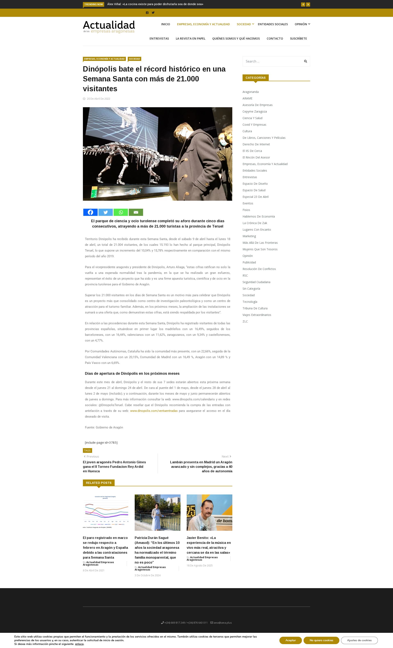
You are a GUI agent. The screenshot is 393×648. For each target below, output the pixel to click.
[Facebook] (90, 212)
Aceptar (291, 640)
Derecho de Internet (256, 144)
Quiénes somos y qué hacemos (236, 38)
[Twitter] (105, 212)
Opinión (301, 24)
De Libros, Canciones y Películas (264, 138)
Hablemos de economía (259, 216)
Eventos (248, 203)
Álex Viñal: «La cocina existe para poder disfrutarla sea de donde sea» (155, 4)
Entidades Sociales (273, 24)
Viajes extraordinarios (257, 315)
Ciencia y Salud (252, 118)
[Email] (136, 212)
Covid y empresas (254, 124)
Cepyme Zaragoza (255, 111)
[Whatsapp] (121, 212)
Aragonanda (251, 92)
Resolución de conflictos (259, 269)
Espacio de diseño (255, 184)
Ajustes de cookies (359, 640)
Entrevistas (159, 38)
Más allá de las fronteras (260, 243)
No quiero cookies (321, 640)
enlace (79, 644)
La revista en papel (190, 38)
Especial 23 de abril (256, 197)
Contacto (275, 38)
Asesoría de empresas (258, 105)
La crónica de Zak (255, 223)
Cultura (247, 131)
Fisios (246, 210)
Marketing (249, 236)
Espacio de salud (254, 190)
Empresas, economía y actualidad (203, 24)
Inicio (165, 24)
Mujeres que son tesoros (260, 249)
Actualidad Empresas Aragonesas (98, 563)
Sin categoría (251, 288)
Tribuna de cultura (255, 308)
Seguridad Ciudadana (256, 282)
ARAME (247, 98)
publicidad (249, 262)
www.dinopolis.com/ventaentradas (154, 411)
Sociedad (244, 24)
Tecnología (250, 302)
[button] (303, 4)
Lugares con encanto (257, 229)
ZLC (245, 321)
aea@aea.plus (223, 622)
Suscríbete (298, 38)
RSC (245, 275)
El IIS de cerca (252, 151)
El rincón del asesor (256, 157)
